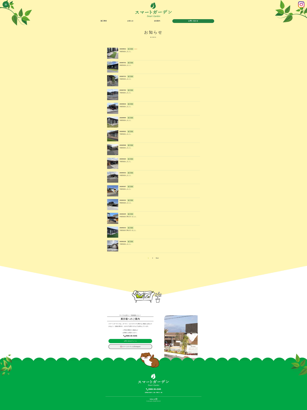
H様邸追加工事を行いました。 (128, 216)
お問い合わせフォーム (130, 341)
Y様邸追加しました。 (126, 244)
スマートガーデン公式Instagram (131, 346)
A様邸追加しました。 (126, 106)
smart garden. (150, 401)
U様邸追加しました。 (126, 175)
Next (157, 258)
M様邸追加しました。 (126, 65)
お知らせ (130, 21)
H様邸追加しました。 (126, 79)
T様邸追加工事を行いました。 (128, 230)
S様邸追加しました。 (126, 51)
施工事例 (104, 21)
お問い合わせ (193, 21)
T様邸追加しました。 (126, 92)
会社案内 (157, 21)
